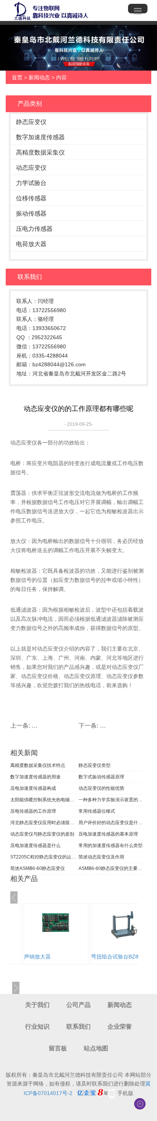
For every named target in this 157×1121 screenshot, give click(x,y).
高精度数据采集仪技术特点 (37, 765)
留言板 (58, 1048)
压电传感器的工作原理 (33, 811)
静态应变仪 (31, 122)
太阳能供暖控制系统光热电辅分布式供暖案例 (43, 799)
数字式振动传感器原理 (101, 777)
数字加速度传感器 (40, 137)
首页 (17, 77)
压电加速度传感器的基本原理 (108, 834)
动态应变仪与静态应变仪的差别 (42, 834)
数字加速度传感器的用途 (35, 777)
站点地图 (96, 1048)
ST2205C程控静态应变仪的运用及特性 (43, 857)
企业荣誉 (119, 1026)
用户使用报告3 (114, 956)
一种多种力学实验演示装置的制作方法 (111, 799)
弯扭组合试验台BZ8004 (58, 956)
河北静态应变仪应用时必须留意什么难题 (43, 822)
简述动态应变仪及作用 (101, 857)
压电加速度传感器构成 (33, 788)
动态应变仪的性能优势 (101, 788)
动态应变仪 (31, 167)
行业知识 (37, 1026)
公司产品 (78, 1005)
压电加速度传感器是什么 (35, 845)
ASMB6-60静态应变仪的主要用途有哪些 (111, 868)
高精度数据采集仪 (40, 152)
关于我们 (37, 1005)
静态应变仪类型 (94, 765)
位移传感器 (31, 198)
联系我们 (78, 1026)
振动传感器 (31, 213)
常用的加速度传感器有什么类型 (110, 845)
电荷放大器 (31, 244)
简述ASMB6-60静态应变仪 (37, 868)
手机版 (125, 1093)
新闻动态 (39, 77)
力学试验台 (31, 183)
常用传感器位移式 (96, 811)
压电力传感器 (34, 228)
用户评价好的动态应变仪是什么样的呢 (111, 822)
